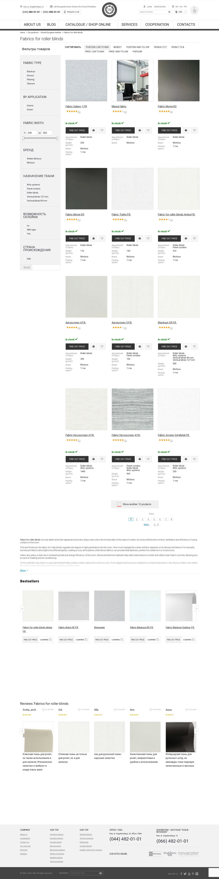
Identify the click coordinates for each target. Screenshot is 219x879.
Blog (51, 24)
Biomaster (99, 627)
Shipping (23, 854)
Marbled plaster (56, 858)
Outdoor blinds (86, 846)
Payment (23, 850)
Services (129, 24)
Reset (27, 267)
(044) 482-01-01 (126, 839)
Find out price (30, 640)
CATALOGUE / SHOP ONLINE (88, 24)
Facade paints (56, 842)
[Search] (169, 12)
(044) (31, 12)
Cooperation (157, 24)
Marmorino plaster (57, 850)
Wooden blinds (86, 835)
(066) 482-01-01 (172, 841)
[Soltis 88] (181, 737)
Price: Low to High (94, 51)
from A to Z (160, 47)
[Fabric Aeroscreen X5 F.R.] (38, 737)
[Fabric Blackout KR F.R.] (145, 606)
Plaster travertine (57, 854)
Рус (181, 7)
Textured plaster (56, 862)
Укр (176, 7)
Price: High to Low (118, 51)
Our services (25, 846)
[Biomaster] (109, 606)
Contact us (24, 842)
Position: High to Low (137, 47)
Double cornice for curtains (91, 850)
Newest (118, 47)
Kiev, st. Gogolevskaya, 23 (33, 7)
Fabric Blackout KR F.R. (141, 627)
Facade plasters (56, 838)
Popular (137, 51)
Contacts (186, 24)
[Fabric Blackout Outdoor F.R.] (181, 606)
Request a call (73, 12)
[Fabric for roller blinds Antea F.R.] (38, 606)
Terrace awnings (86, 838)
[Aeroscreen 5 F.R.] (109, 737)
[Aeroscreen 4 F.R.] (145, 737)
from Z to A (177, 47)
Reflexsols (84, 842)
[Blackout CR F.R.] (73, 737)
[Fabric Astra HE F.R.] (73, 606)
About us (32, 24)
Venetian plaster (56, 835)
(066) (51, 12)
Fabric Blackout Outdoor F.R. (180, 627)
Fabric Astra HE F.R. (68, 627)
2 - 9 (156, 524)
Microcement (55, 846)
